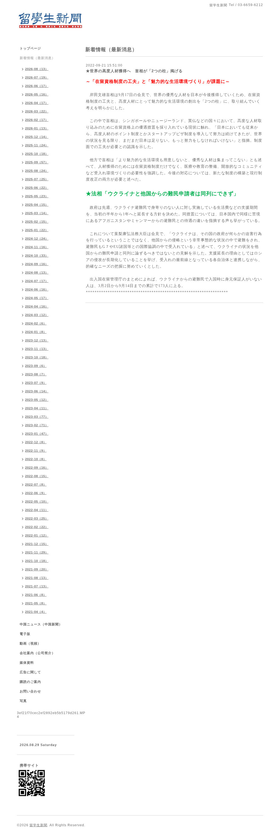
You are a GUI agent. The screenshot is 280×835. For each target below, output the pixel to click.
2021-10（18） (36, 561)
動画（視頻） (30, 643)
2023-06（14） (36, 391)
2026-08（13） (36, 69)
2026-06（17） (36, 86)
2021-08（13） (36, 577)
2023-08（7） (35, 374)
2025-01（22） (36, 230)
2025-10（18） (36, 153)
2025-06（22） (36, 187)
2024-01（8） (35, 332)
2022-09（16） (36, 467)
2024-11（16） (36, 247)
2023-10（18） (36, 357)
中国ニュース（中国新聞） (41, 624)
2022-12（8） (35, 442)
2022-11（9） (35, 450)
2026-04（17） (36, 103)
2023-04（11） (36, 408)
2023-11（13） (36, 348)
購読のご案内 (30, 682)
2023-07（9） (35, 382)
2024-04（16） (36, 306)
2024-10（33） (36, 255)
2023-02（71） (36, 425)
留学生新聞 (38, 825)
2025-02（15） (36, 221)
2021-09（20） (36, 569)
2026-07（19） (36, 77)
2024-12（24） (36, 238)
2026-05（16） (36, 94)
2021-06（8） (35, 594)
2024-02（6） (35, 323)
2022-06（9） (35, 493)
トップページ (30, 48)
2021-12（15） (36, 544)
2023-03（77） (36, 416)
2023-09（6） (35, 365)
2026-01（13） (36, 128)
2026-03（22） (36, 111)
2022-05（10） (36, 501)
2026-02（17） (36, 119)
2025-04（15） (36, 204)
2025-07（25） (36, 179)
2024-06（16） (36, 289)
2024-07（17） (36, 281)
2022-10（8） (35, 459)
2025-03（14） (36, 213)
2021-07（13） (36, 586)
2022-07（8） (35, 484)
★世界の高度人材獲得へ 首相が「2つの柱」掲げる (134, 71)
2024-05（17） (36, 298)
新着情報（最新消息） (37, 58)
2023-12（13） (36, 340)
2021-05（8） (35, 603)
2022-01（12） (36, 535)
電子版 (25, 634)
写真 (23, 701)
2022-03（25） (36, 518)
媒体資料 (27, 663)
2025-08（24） (36, 170)
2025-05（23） (36, 196)
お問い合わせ (30, 691)
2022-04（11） (36, 510)
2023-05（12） (36, 399)
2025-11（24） (36, 145)
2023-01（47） (36, 433)
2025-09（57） (36, 162)
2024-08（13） (36, 272)
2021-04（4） (35, 611)
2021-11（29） (36, 552)
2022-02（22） (36, 527)
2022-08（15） (36, 476)
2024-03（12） (36, 315)
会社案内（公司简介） (37, 653)
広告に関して (30, 672)
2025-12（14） (36, 136)
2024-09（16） (36, 264)
